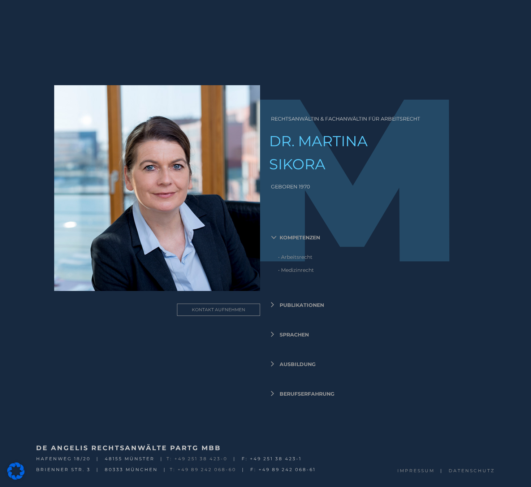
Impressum (416, 470)
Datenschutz (472, 470)
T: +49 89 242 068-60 (203, 469)
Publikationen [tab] (302, 305)
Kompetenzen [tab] (300, 237)
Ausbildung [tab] (298, 364)
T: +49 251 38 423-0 (197, 458)
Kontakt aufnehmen (218, 309)
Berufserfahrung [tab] (307, 394)
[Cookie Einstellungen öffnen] (16, 478)
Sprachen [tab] (294, 334)
